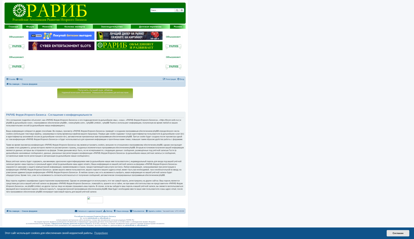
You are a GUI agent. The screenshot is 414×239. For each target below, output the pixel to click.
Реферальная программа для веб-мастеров (110, 92)
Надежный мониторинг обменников (76, 92)
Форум (30, 26)
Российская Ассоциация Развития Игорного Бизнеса (95, 216)
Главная (13, 26)
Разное (178, 26)
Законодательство (112, 26)
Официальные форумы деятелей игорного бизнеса (71, 223)
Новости (47, 26)
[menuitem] (19, 79)
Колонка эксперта (75, 26)
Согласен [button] (398, 233)
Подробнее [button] (101, 233)
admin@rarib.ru (93, 218)
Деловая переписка (150, 26)
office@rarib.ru (105, 218)
